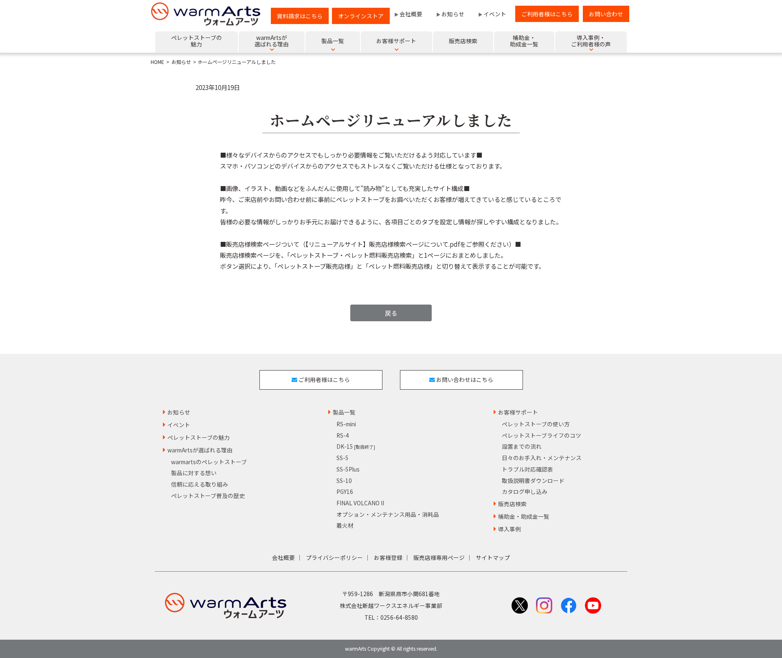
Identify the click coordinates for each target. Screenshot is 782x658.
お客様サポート (518, 412)
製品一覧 (344, 412)
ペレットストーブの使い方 (536, 424)
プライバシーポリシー (334, 557)
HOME (157, 62)
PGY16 (344, 491)
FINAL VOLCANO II (360, 503)
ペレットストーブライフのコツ (541, 435)
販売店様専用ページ (439, 557)
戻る (391, 312)
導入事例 (509, 529)
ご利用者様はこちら (547, 14)
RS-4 (342, 435)
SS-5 (342, 458)
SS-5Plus (348, 469)
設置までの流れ (522, 446)
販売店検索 (512, 504)
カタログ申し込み (524, 491)
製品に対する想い (194, 473)
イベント (494, 14)
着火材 (345, 525)
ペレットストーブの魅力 (198, 437)
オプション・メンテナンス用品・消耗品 (387, 514)
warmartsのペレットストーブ (209, 462)
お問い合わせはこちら (464, 379)
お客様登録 (388, 557)
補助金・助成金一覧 (523, 516)
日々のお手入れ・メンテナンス (542, 458)
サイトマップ (493, 557)
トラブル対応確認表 (527, 469)
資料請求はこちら (300, 16)
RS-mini (346, 424)
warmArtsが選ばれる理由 (200, 450)
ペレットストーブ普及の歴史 (208, 495)
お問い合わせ (606, 14)
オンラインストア (361, 16)
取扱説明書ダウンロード (533, 480)
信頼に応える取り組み (199, 484)
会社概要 (411, 14)
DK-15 (355, 446)
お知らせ (453, 14)
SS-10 (344, 480)
